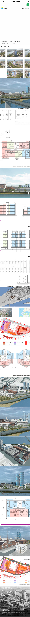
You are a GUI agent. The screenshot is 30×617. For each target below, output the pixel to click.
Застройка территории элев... (11, 41)
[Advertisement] (15, 25)
